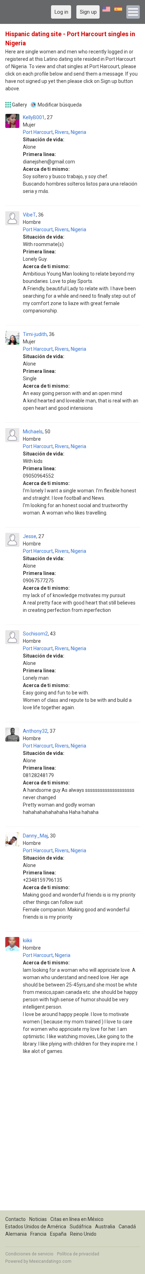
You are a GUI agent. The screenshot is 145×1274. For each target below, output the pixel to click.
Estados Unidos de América (35, 1226)
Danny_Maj (35, 836)
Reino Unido (83, 1234)
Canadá (127, 1226)
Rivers (62, 132)
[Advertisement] (72, 1138)
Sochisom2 (35, 633)
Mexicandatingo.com (50, 1261)
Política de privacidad (78, 1254)
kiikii (27, 940)
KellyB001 (34, 117)
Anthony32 (35, 731)
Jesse (29, 536)
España (58, 1234)
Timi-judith (35, 334)
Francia (38, 1234)
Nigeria (78, 132)
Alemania (16, 1234)
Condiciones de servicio (29, 1254)
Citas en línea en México (76, 1219)
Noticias (38, 1219)
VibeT (29, 215)
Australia (105, 1226)
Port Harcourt (38, 132)
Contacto (15, 1219)
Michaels (33, 431)
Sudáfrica (81, 1226)
